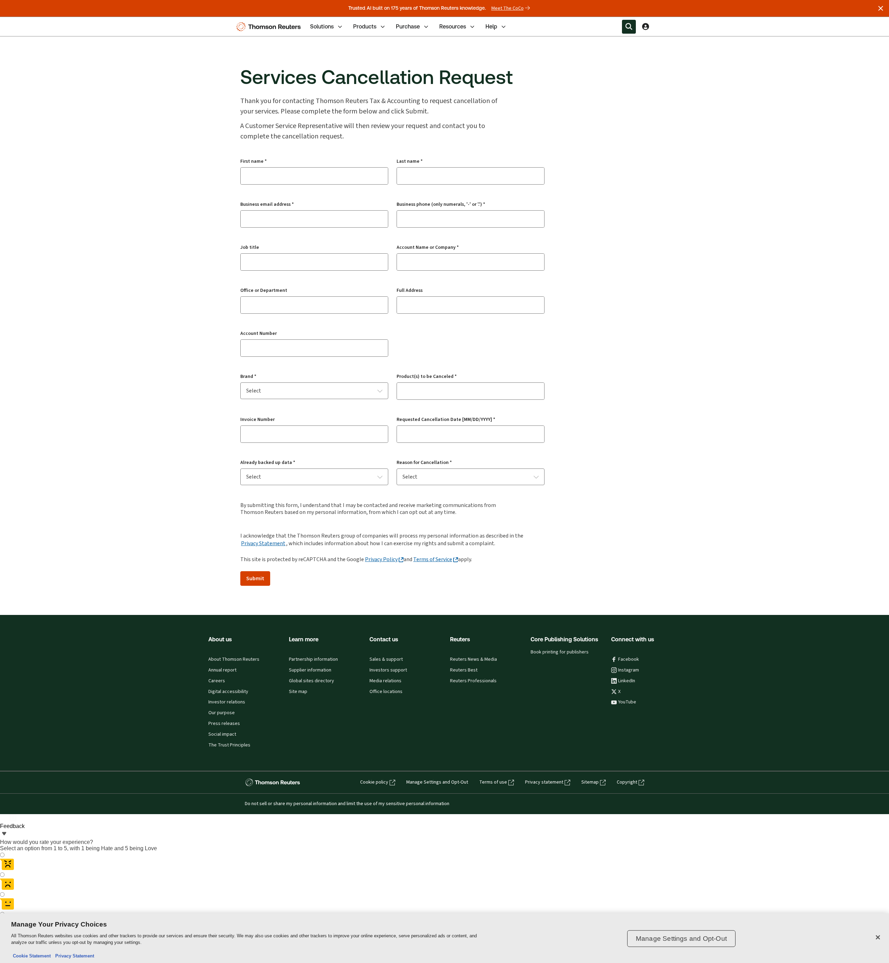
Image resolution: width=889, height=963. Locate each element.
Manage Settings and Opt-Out (437, 782)
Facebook (628, 659)
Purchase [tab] (408, 26)
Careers (216, 681)
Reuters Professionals (473, 681)
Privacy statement (544, 782)
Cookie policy (374, 782)
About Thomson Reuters (233, 659)
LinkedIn (626, 681)
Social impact (222, 734)
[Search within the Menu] (629, 27)
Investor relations (226, 702)
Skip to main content (30, 22)
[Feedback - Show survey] (4, 834)
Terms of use (493, 782)
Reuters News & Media (473, 659)
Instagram (628, 670)
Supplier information (310, 670)
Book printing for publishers (560, 652)
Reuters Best (463, 670)
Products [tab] (364, 26)
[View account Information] (646, 27)
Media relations (385, 681)
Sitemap (590, 782)
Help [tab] (491, 26)
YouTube (627, 702)
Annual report (222, 670)
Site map (298, 692)
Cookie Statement (32, 955)
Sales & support (386, 659)
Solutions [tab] (322, 26)
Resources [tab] (452, 26)
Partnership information (313, 659)
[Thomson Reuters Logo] (270, 26)
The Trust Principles (229, 745)
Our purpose (221, 713)
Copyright (627, 782)
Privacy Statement (263, 543)
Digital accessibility (228, 692)
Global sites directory (311, 681)
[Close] (878, 937)
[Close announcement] (880, 8)
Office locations (385, 692)
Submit (255, 578)
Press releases (224, 723)
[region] (444, 938)
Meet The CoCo (507, 8)
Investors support (388, 670)
